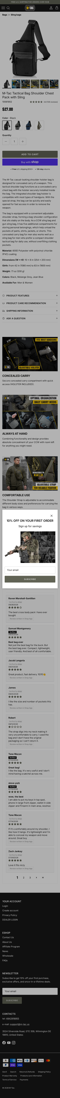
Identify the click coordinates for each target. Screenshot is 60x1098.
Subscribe (30, 579)
